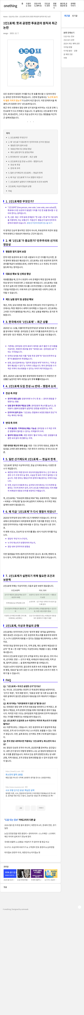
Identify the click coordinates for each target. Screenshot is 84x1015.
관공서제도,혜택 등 (38, 4)
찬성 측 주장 (15, 164)
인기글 (74, 15)
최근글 (67, 15)
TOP (79, 907)
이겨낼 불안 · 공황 (70, 50)
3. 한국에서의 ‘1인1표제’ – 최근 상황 (22, 156)
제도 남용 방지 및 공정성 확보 (22, 152)
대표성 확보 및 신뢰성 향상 (21, 148)
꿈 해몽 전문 (68, 54)
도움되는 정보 (28, 4)
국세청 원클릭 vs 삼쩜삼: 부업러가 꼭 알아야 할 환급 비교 (26, 841)
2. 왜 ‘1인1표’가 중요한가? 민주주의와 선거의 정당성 (29, 142)
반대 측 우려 (15, 168)
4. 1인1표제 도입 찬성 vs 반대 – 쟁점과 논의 (25, 161)
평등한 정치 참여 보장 (19, 145)
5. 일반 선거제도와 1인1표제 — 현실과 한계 (25, 172)
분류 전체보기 (69, 32)
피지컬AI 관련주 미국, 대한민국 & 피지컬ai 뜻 (22, 852)
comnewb (24, 909)
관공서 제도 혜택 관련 (72, 43)
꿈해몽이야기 (73, 4)
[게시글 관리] (33, 808)
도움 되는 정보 (11, 819)
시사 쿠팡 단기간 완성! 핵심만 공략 (20, 790)
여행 (65, 57)
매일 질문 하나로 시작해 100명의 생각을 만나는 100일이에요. (28, 777)
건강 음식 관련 (69, 40)
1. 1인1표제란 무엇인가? (18, 137)
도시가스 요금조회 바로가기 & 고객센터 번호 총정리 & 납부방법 (29, 847)
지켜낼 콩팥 (68, 47)
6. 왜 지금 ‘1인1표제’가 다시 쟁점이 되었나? (25, 177)
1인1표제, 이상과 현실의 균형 (19, 186)
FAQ (10, 190)
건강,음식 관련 (47, 4)
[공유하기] (27, 808)
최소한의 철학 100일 (14, 774)
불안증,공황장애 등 (63, 4)
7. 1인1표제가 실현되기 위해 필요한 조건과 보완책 (28, 181)
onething (10, 5)
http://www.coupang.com (15, 787)
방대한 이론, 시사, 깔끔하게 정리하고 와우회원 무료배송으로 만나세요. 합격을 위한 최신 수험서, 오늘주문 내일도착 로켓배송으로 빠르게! (30, 794)
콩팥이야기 (54, 5)
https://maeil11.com (13, 771)
